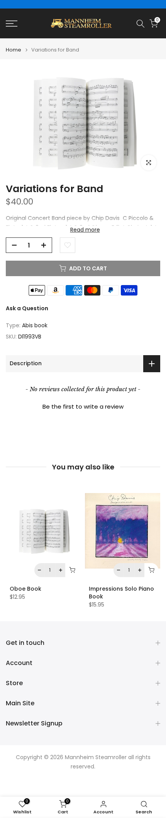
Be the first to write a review (83, 406)
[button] (83, 405)
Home (13, 49)
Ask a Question (27, 308)
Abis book (34, 325)
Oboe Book (25, 589)
